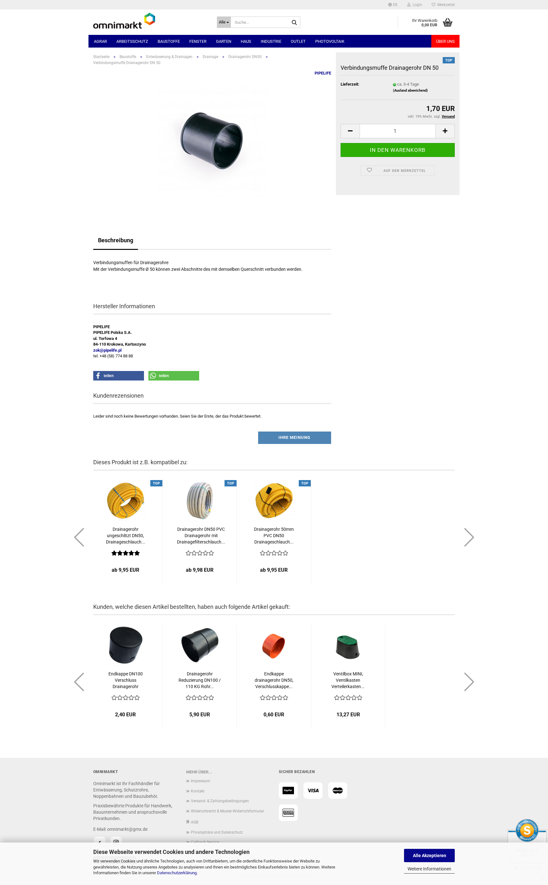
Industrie (271, 41)
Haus (246, 41)
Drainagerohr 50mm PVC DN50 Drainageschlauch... (274, 535)
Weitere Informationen (429, 868)
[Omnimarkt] (150, 21)
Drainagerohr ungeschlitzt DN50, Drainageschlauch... (125, 535)
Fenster (197, 41)
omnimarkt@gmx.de (127, 829)
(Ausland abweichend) (410, 90)
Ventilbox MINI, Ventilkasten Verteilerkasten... (348, 680)
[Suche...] (294, 22)
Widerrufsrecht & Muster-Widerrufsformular (227, 811)
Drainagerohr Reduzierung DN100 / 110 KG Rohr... (200, 680)
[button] (392, 5)
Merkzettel (445, 5)
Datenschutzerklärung (177, 872)
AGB (194, 822)
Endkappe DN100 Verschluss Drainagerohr (125, 680)
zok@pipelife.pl (107, 350)
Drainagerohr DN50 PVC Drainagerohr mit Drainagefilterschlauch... (201, 535)
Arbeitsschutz (132, 41)
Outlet (298, 41)
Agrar (100, 41)
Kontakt (198, 791)
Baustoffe (169, 41)
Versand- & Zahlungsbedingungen (220, 801)
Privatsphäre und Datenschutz (217, 832)
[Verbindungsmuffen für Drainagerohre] (212, 141)
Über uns (445, 41)
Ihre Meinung (294, 437)
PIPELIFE (323, 73)
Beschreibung (115, 240)
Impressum (200, 781)
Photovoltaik (329, 41)
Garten (223, 41)
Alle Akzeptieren (429, 855)
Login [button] (416, 5)
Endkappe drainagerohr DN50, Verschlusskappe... (274, 680)
